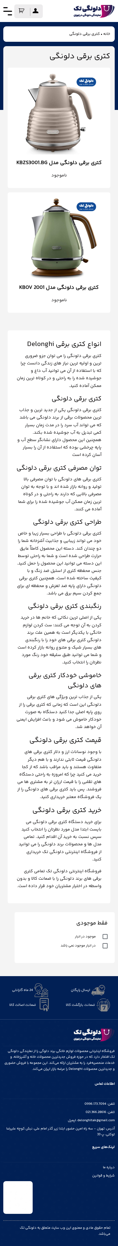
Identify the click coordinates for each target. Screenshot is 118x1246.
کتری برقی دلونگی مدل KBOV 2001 (59, 288)
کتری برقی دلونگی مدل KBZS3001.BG (59, 163)
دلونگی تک (28, 1228)
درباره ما (109, 1167)
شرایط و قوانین (103, 1175)
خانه (106, 34)
